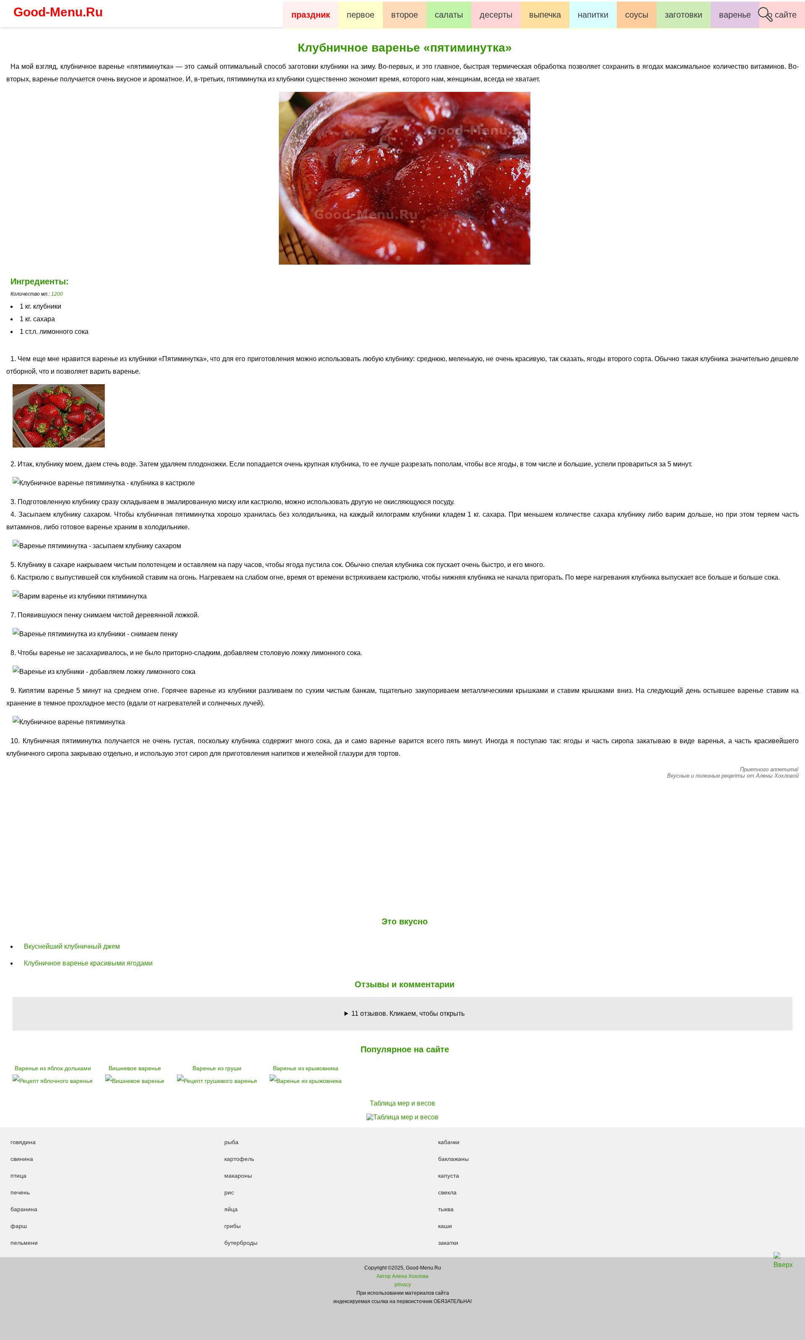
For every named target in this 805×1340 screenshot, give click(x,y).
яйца (231, 1209)
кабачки (449, 1142)
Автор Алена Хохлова (402, 1276)
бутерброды (240, 1242)
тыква (446, 1209)
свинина (21, 1158)
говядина (23, 1142)
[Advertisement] (402, 846)
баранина (23, 1209)
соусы (636, 14)
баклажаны (453, 1158)
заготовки (683, 14)
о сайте (782, 14)
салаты (449, 14)
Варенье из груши (217, 1068)
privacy (403, 1285)
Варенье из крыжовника (305, 1068)
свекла (447, 1192)
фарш (18, 1226)
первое (360, 14)
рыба (231, 1142)
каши (445, 1226)
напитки (593, 14)
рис (229, 1192)
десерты (496, 14)
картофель (239, 1158)
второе (404, 14)
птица (18, 1175)
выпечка (545, 14)
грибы (232, 1226)
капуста (448, 1175)
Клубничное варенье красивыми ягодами (88, 963)
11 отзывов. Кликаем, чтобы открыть (408, 1013)
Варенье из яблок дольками (53, 1068)
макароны (238, 1175)
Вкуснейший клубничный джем (72, 946)
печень (20, 1192)
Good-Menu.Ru (58, 12)
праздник (310, 14)
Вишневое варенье (135, 1068)
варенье (735, 14)
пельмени (24, 1242)
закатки (448, 1242)
